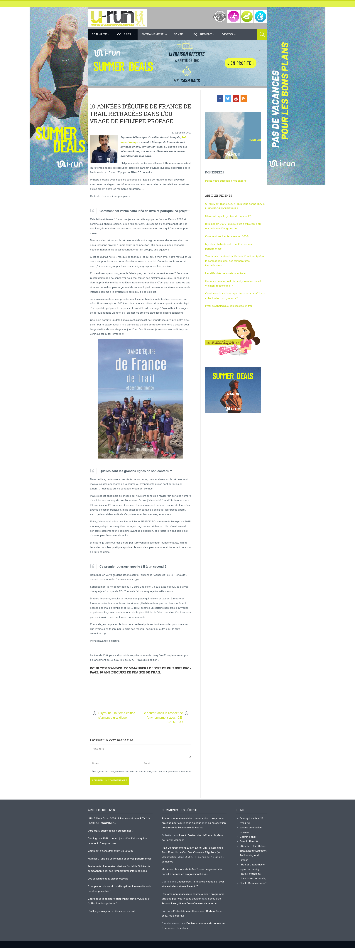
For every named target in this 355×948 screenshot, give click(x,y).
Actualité (99, 34)
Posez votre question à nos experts (225, 180)
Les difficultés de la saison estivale (225, 273)
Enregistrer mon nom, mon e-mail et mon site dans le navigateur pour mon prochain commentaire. (142, 771)
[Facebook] (220, 98)
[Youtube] (236, 98)
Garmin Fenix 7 (249, 836)
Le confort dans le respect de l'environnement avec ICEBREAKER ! (163, 717)
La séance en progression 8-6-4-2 (188, 873)
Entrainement (152, 34)
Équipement (202, 34)
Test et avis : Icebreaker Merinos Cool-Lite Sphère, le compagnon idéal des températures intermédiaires (235, 261)
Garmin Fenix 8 (249, 841)
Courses (124, 34)
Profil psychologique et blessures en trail (228, 305)
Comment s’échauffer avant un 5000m (228, 236)
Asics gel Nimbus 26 (251, 818)
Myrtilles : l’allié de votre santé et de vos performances (120, 858)
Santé (178, 34)
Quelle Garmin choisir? (253, 883)
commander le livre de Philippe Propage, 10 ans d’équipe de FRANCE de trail (140, 670)
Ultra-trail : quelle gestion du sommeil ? (228, 216)
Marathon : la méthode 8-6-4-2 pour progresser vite (192, 869)
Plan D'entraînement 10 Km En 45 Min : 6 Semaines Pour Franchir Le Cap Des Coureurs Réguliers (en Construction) (192, 852)
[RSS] (244, 98)
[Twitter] (228, 98)
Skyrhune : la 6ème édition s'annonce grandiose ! (116, 715)
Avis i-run (245, 822)
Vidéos (227, 34)
